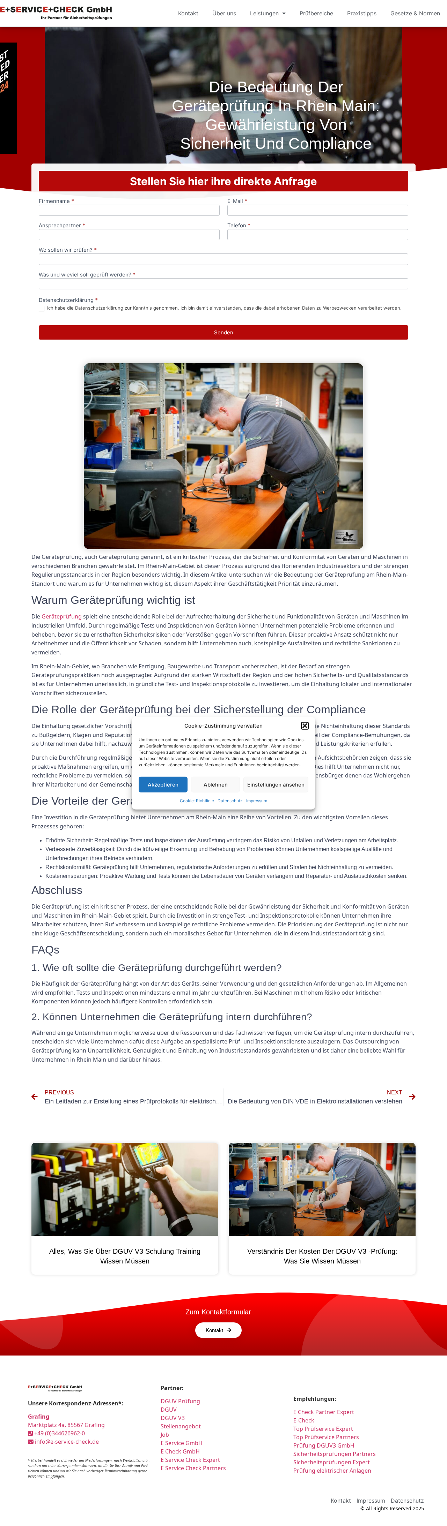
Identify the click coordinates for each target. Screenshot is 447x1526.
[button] (304, 725)
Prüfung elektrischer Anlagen (332, 1470)
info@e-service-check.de (66, 1441)
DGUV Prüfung (180, 1401)
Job (165, 1434)
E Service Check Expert (192, 1460)
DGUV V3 (173, 1418)
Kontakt (188, 13)
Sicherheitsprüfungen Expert (331, 1462)
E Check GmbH (180, 1451)
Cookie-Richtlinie (197, 800)
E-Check (303, 1420)
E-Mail (237, 201)
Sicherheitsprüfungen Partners (334, 1454)
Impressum (256, 800)
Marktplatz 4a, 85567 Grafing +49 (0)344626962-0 (66, 1425)
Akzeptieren (163, 784)
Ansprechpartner (62, 226)
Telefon (238, 226)
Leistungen (264, 13)
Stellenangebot (181, 1426)
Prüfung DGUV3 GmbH (323, 1445)
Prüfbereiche (316, 13)
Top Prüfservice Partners (326, 1437)
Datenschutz (230, 800)
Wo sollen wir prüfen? (68, 250)
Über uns (224, 13)
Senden (223, 332)
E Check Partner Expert (323, 1412)
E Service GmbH (182, 1443)
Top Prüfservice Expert (323, 1429)
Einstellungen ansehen (276, 784)
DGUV (169, 1409)
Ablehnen (216, 784)
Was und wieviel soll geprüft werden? (87, 275)
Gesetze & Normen (415, 13)
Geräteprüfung (62, 616)
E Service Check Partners (193, 1468)
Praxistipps (361, 13)
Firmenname (56, 201)
